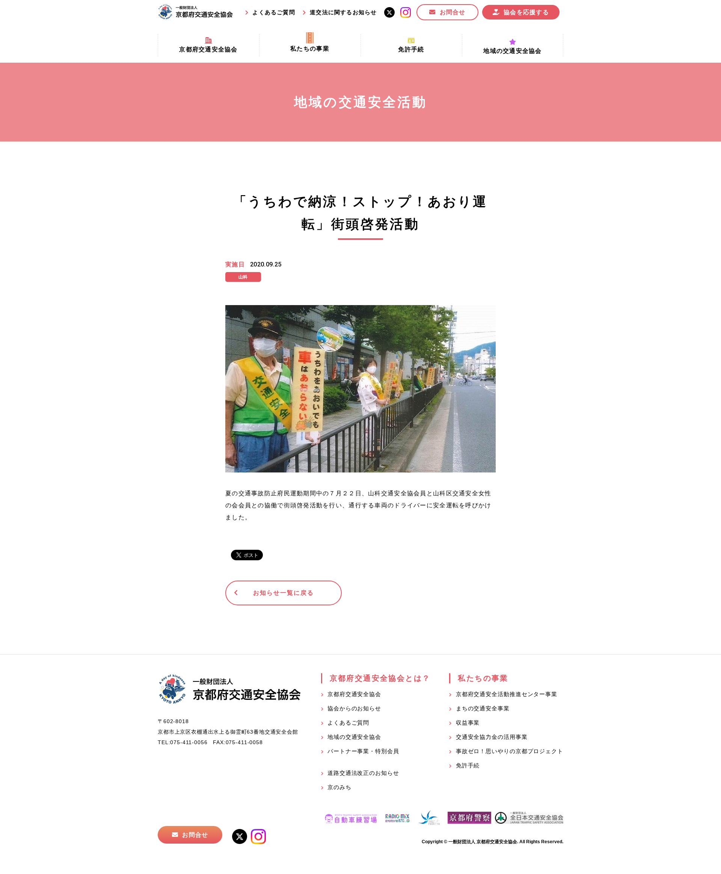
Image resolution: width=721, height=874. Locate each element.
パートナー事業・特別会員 (363, 751)
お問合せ (453, 12)
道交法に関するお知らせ (343, 12)
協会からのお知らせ (354, 708)
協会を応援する (526, 12)
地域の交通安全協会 (354, 737)
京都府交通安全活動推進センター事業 (506, 694)
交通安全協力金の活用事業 (492, 737)
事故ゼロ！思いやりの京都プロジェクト (509, 751)
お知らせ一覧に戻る (283, 593)
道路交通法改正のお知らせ (363, 773)
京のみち (339, 787)
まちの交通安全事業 (483, 708)
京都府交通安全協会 (354, 694)
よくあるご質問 (273, 12)
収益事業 (468, 722)
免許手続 (468, 765)
